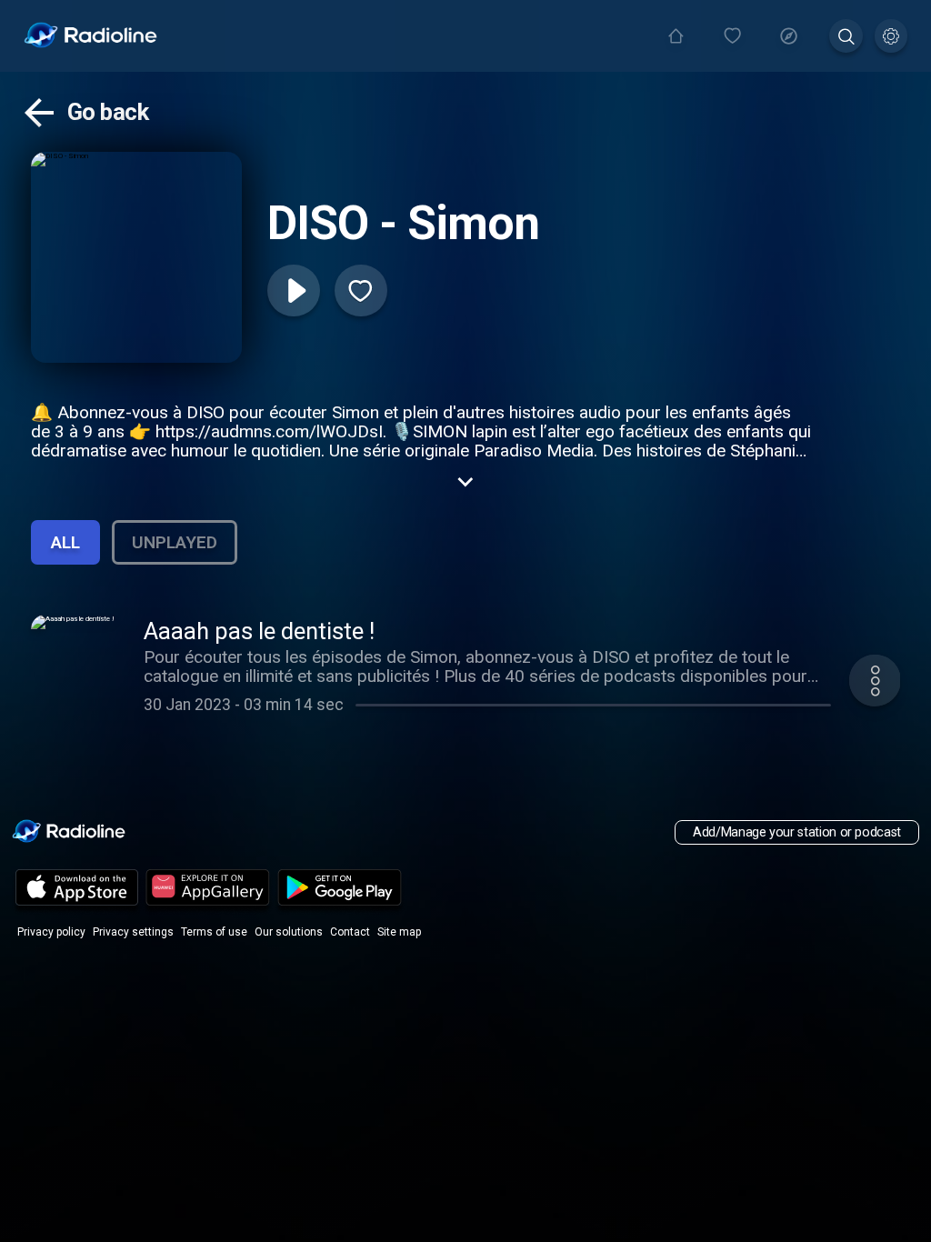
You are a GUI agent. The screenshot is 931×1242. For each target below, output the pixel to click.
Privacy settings (133, 932)
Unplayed (174, 542)
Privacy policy (51, 932)
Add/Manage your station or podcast (797, 832)
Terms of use (214, 932)
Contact (350, 932)
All (65, 542)
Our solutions (289, 932)
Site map (399, 932)
